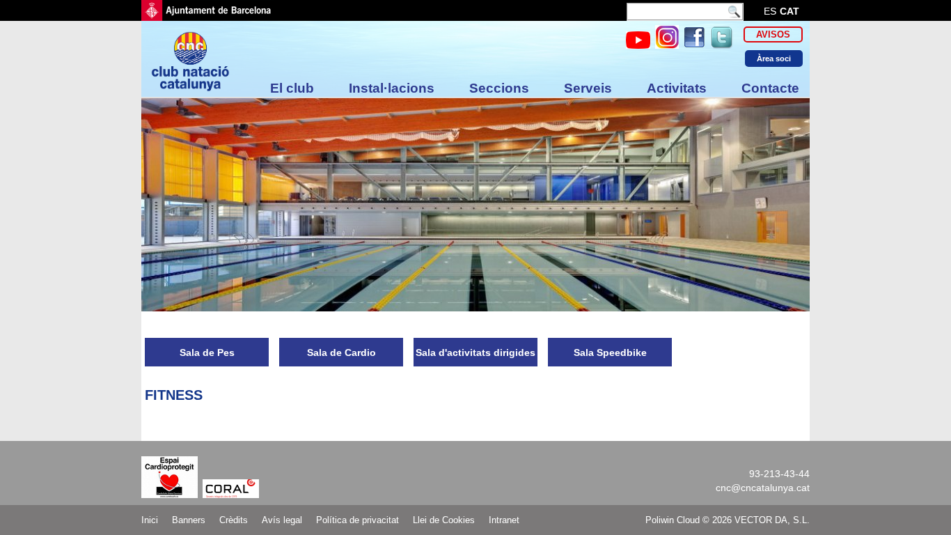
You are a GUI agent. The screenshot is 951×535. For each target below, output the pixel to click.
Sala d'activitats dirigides (475, 352)
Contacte (770, 88)
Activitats (677, 88)
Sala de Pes (207, 352)
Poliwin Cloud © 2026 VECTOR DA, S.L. (727, 520)
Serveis (588, 88)
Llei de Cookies (444, 520)
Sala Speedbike (610, 352)
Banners (188, 520)
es (770, 11)
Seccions (499, 88)
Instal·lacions (391, 88)
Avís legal (282, 520)
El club (292, 88)
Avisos (773, 34)
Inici (149, 520)
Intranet (504, 520)
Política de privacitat (357, 520)
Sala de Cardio (341, 352)
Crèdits (233, 520)
